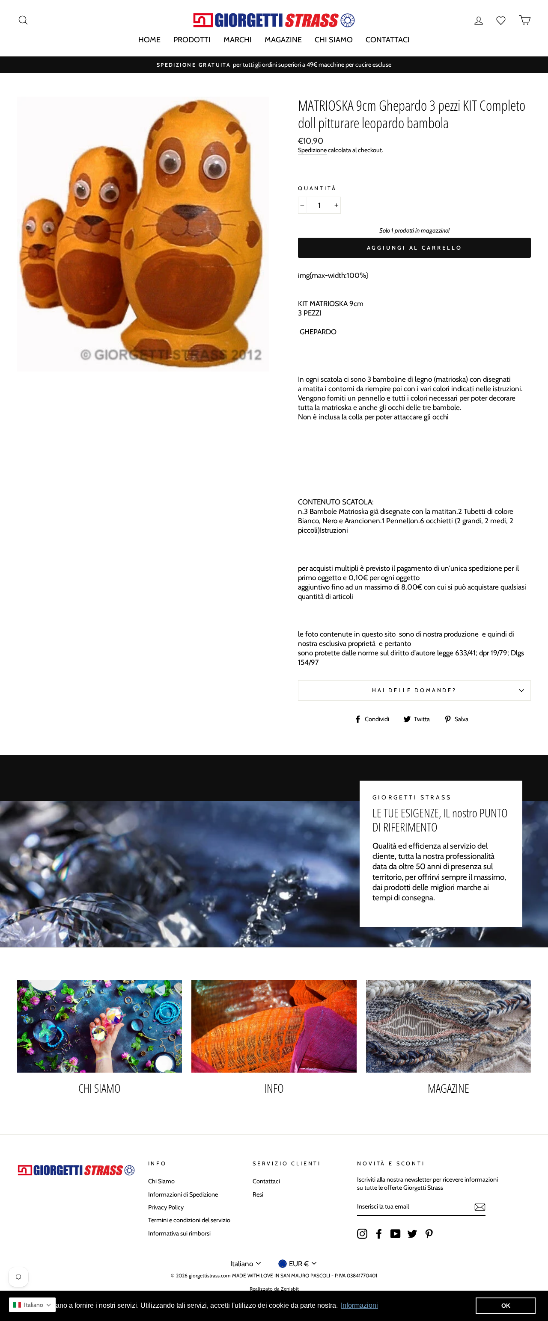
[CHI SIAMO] (99, 1026)
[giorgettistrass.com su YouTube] (395, 1234)
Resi (258, 1194)
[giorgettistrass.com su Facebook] (379, 1234)
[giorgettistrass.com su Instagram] (362, 1234)
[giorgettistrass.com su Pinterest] (429, 1234)
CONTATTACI (388, 39)
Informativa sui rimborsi (179, 1233)
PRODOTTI (192, 39)
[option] (274, 65)
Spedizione (312, 150)
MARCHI (237, 39)
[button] (32, 1304)
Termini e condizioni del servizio (189, 1220)
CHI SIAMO (334, 39)
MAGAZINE (283, 39)
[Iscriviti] (479, 1207)
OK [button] (505, 1305)
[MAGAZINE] (448, 1026)
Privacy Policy (166, 1207)
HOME (149, 39)
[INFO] (273, 1026)
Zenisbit (290, 1289)
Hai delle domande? (414, 690)
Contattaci (266, 1181)
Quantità (317, 188)
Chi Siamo (161, 1181)
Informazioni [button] (359, 1305)
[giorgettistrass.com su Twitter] (412, 1234)
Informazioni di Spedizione (183, 1194)
